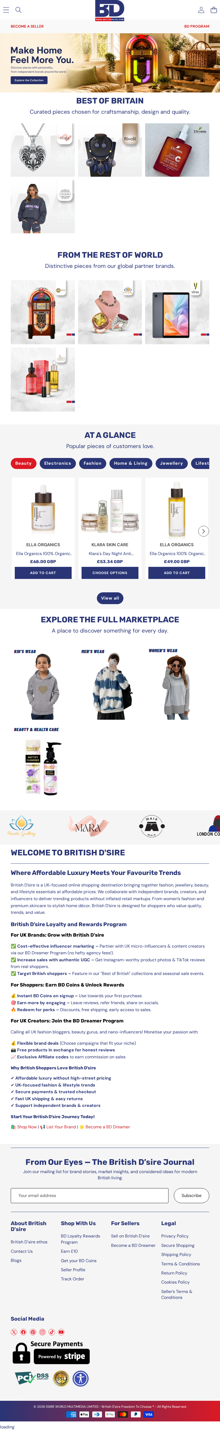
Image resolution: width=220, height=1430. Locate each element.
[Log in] (201, 10)
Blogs (16, 1260)
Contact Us (22, 1251)
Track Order (72, 1279)
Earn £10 (69, 1251)
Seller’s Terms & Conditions (176, 1294)
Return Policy (174, 1273)
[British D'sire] (110, 9)
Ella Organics (43, 545)
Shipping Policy (176, 1254)
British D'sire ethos (29, 1242)
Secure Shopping (178, 1245)
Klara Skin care (109, 545)
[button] (214, 10)
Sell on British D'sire (130, 1236)
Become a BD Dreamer (108, 1127)
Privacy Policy (175, 1236)
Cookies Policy (175, 1282)
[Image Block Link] (43, 150)
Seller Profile (73, 1270)
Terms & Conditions (180, 1264)
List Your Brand (61, 1127)
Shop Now (27, 1127)
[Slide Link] (110, 63)
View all (110, 598)
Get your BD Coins (79, 1260)
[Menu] (6, 10)
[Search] (19, 10)
